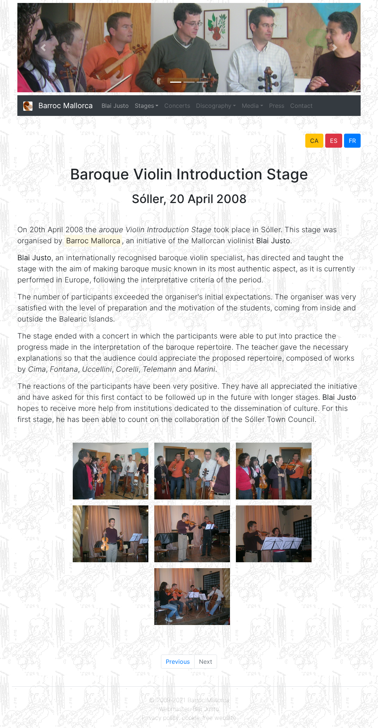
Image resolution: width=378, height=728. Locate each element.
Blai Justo (115, 105)
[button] (43, 47)
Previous (178, 661)
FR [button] (352, 140)
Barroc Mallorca (65, 105)
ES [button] (333, 140)
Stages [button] (144, 105)
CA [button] (314, 140)
